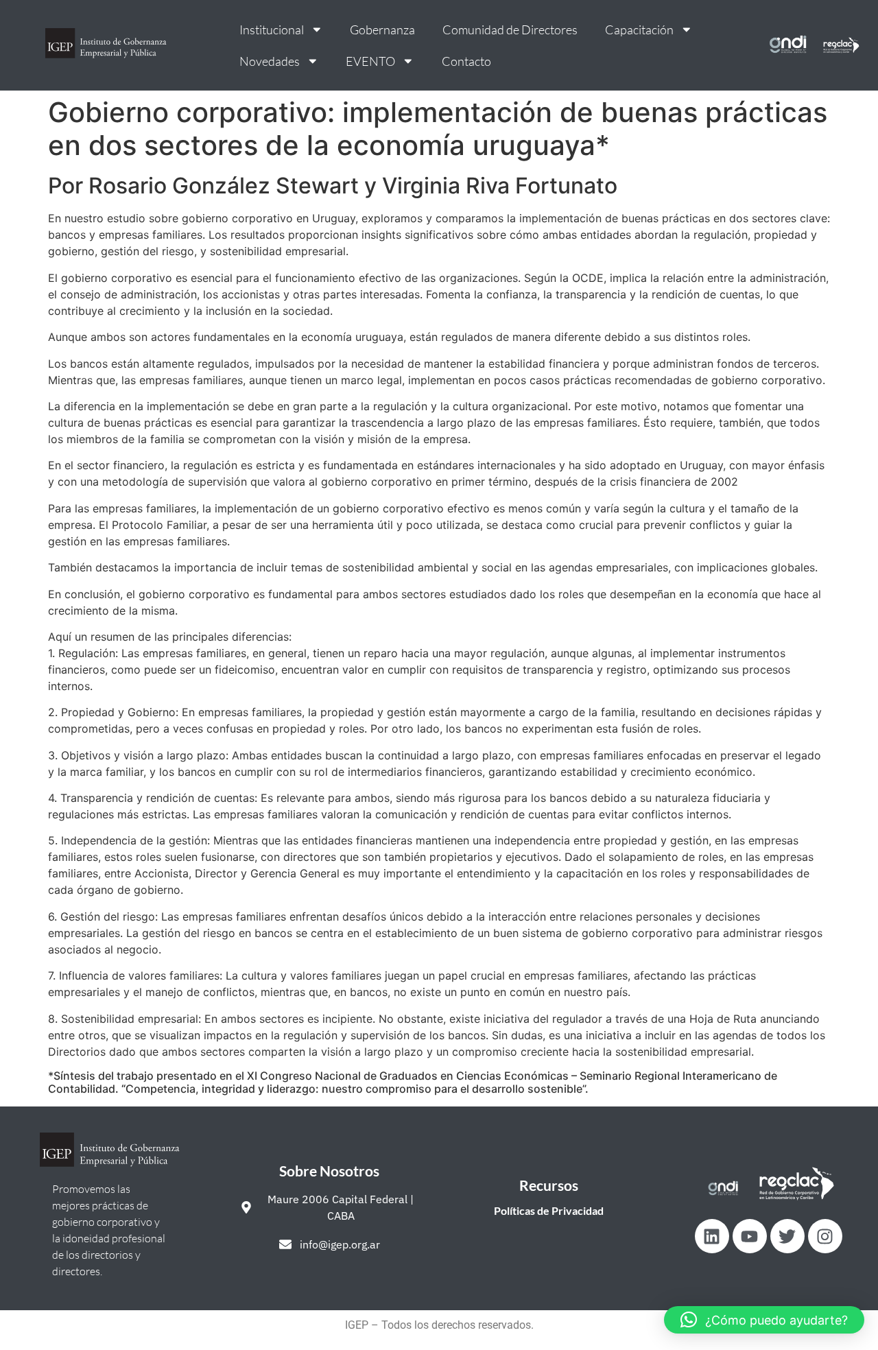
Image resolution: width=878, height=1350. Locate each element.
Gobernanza (382, 29)
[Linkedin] (712, 1236)
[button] (764, 1320)
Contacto (466, 61)
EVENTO (370, 61)
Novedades (269, 61)
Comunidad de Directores (510, 29)
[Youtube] (750, 1236)
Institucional (271, 29)
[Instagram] (825, 1236)
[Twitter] (787, 1236)
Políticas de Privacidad (549, 1210)
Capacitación (639, 29)
